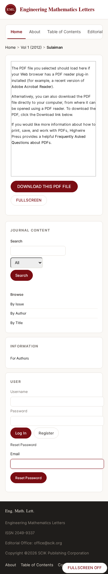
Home (16, 31)
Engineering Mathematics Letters (50, 9)
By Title (16, 323)
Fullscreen (28, 200)
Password (18, 411)
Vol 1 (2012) (31, 47)
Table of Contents (64, 31)
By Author (18, 313)
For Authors (19, 358)
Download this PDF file (44, 186)
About (34, 31)
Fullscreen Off (85, 567)
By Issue (17, 304)
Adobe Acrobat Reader (32, 86)
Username (19, 391)
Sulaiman (55, 47)
